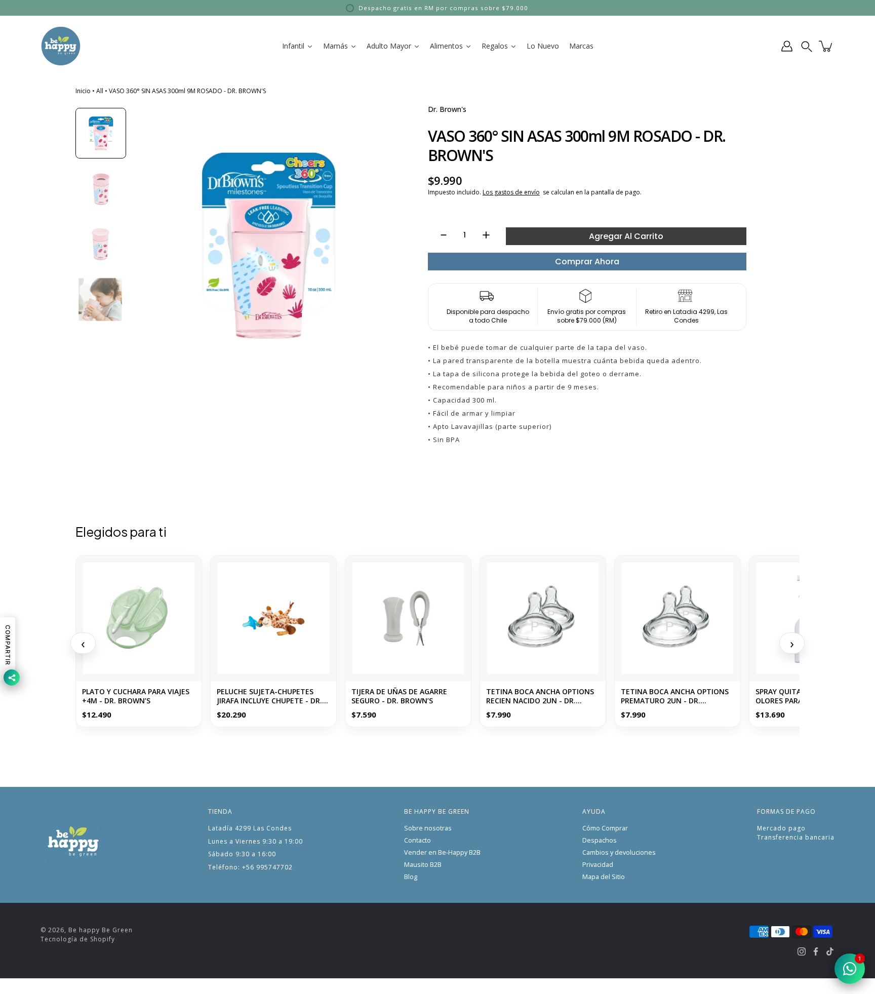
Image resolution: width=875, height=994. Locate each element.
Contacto (417, 840)
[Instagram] (801, 951)
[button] (806, 46)
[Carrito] (826, 46)
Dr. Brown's (447, 109)
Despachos (599, 840)
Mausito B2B (423, 864)
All (99, 91)
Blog (410, 876)
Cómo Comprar (605, 828)
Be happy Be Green (100, 930)
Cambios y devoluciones (619, 852)
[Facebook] (815, 951)
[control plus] (491, 235)
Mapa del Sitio (603, 876)
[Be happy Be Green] (61, 46)
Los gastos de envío (511, 192)
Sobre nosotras (428, 828)
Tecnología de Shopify (78, 939)
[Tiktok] (829, 951)
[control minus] (439, 235)
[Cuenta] (787, 46)
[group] (100, 133)
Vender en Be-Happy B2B (442, 852)
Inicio (83, 91)
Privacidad (597, 864)
